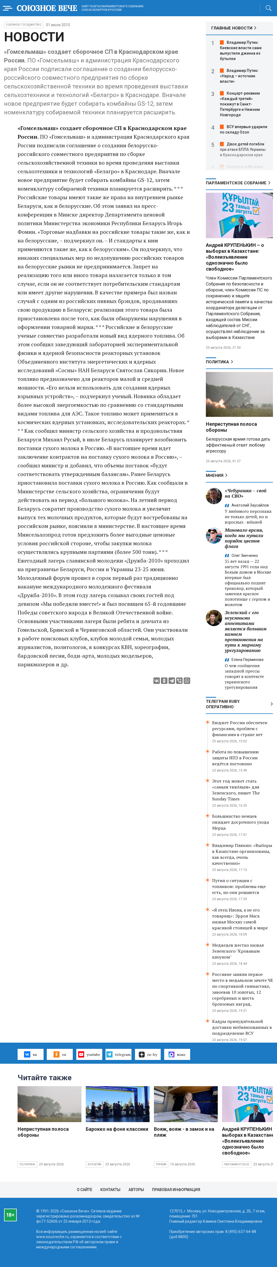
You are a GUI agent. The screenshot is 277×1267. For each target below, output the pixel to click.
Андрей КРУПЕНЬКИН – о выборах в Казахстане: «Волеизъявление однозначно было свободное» (235, 257)
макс (181, 1054)
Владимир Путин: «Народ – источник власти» (239, 76)
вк (35, 1054)
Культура (94, 1164)
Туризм (161, 1164)
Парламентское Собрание (236, 183)
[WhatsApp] (187, 680)
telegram (123, 1054)
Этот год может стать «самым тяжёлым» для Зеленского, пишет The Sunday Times (236, 790)
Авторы (136, 1190)
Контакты (110, 1190)
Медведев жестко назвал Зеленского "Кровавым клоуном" (238, 951)
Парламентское (236, 1164)
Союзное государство (23, 24)
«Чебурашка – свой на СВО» (245, 493)
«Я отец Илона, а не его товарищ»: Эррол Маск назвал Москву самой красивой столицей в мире (240, 919)
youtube (93, 1054)
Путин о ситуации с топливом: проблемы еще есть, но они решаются (239, 886)
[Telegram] (172, 680)
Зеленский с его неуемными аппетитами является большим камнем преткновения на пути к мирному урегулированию (245, 631)
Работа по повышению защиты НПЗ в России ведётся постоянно (235, 758)
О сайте (84, 1190)
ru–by (152, 1054)
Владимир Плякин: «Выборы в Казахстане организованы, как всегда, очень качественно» (242, 854)
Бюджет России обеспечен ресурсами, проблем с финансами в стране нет (239, 728)
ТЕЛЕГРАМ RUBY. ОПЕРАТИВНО (223, 704)
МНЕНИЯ (214, 475)
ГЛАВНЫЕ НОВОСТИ (231, 28)
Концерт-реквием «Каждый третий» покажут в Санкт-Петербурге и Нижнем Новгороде (240, 104)
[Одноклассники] (164, 680)
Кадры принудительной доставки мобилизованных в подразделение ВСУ (242, 1027)
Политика (217, 362)
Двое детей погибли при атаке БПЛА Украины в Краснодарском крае (243, 149)
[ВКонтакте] (156, 680)
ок (64, 1054)
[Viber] (179, 680)
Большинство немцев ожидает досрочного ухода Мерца (240, 822)
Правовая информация (176, 1190)
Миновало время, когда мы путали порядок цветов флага (244, 538)
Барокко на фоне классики (117, 1129)
